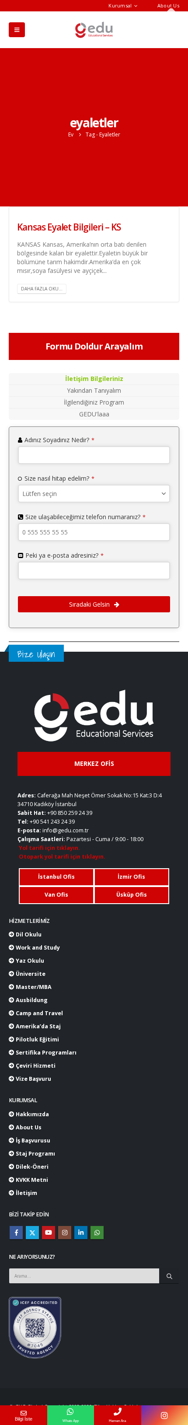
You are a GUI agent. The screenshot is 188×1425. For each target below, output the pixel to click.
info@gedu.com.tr (65, 830)
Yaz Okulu (29, 960)
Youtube (48, 1232)
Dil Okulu (28, 934)
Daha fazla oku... (42, 289)
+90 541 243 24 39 (52, 821)
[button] (17, 29)
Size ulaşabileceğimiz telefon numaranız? (85, 517)
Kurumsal (120, 5)
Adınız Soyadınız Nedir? (59, 440)
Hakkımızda (31, 1114)
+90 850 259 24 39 (69, 813)
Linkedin (80, 1232)
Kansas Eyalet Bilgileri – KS (69, 227)
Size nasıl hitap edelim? (59, 478)
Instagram (64, 1232)
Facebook (16, 1232)
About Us (168, 5)
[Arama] (169, 1276)
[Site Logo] (94, 29)
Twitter (32, 1232)
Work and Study (37, 947)
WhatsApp (97, 1232)
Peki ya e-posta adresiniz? (64, 555)
